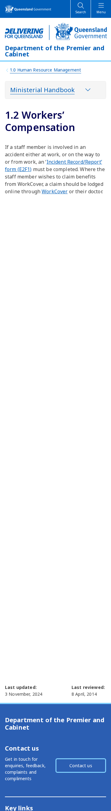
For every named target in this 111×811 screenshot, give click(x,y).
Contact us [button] (80, 765)
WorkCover (55, 191)
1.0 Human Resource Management (45, 70)
